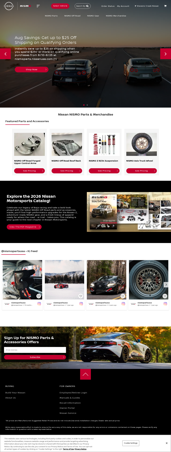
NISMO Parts (51, 16)
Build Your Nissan (15, 392)
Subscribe (35, 357)
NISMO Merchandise (116, 16)
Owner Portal (67, 408)
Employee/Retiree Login (73, 392)
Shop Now (78, 65)
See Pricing (29, 171)
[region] (85, 443)
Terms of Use (68, 449)
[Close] (167, 443)
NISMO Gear (93, 16)
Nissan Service (68, 413)
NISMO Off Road (72, 16)
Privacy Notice (80, 449)
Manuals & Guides (70, 398)
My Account (123, 6)
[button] (84, 105)
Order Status (108, 6)
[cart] (165, 6)
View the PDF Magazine (22, 227)
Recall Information (70, 403)
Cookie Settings (130, 443)
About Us (10, 398)
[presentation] (5, 53)
